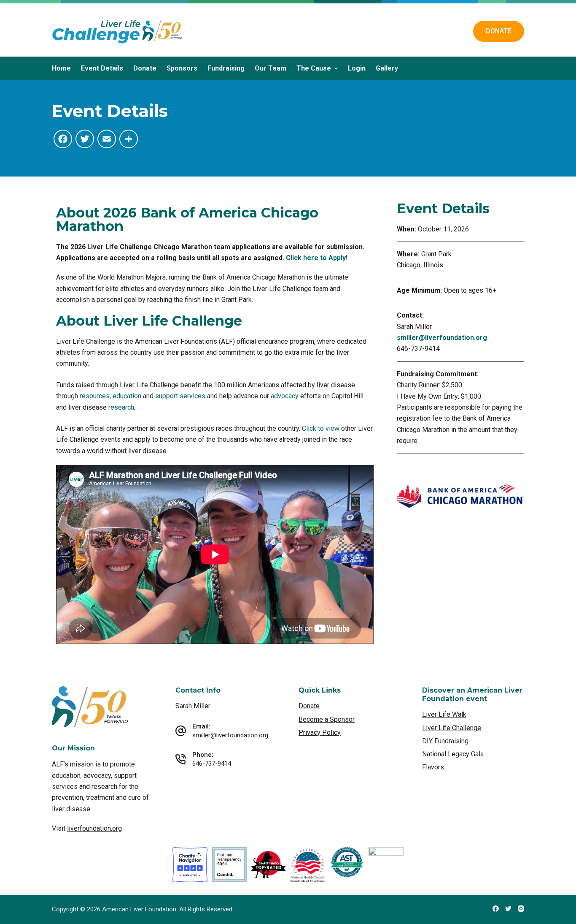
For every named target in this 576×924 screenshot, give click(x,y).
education (127, 396)
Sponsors (182, 68)
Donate (144, 68)
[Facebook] (496, 908)
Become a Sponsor (327, 719)
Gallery (387, 68)
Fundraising (226, 68)
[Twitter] (508, 908)
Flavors (433, 767)
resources (95, 396)
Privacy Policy (320, 732)
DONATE (498, 31)
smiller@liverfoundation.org (442, 338)
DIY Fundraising (445, 741)
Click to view (320, 428)
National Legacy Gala (453, 754)
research (121, 407)
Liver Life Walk (444, 714)
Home (61, 68)
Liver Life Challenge (451, 728)
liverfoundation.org (94, 828)
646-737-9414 (211, 763)
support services (180, 396)
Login (357, 68)
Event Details (102, 68)
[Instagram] (521, 908)
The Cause (313, 68)
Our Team (270, 68)
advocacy (285, 396)
